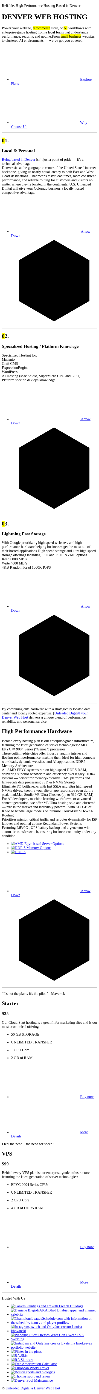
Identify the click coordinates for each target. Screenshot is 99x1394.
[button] (52, 1097)
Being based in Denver (18, 159)
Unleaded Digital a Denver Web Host (33, 1388)
